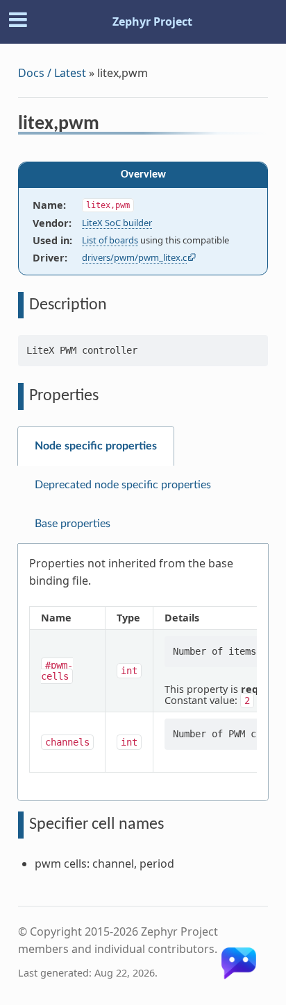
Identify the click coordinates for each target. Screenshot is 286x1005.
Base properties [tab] (72, 523)
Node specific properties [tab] (96, 446)
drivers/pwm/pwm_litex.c (134, 257)
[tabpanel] (143, 672)
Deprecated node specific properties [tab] (123, 484)
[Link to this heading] (108, 125)
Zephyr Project (152, 21)
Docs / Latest (52, 72)
